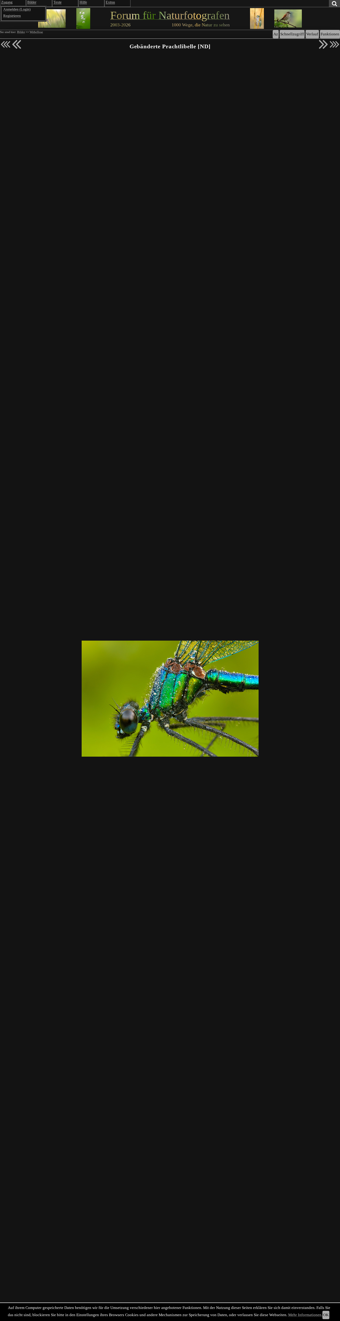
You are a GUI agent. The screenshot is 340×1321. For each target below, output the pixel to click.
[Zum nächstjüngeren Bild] (5, 44)
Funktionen (330, 34)
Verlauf (312, 34)
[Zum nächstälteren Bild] (334, 44)
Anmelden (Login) (17, 9)
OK (326, 1315)
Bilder (21, 32)
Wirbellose (36, 32)
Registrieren (12, 16)
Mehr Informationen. (305, 1315)
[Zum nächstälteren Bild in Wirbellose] (323, 44)
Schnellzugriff (292, 34)
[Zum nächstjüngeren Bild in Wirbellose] (16, 44)
